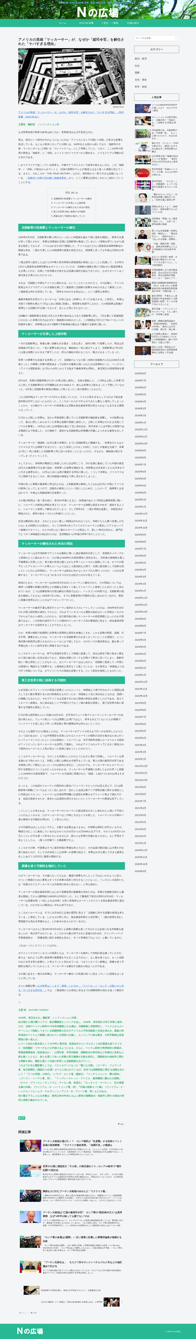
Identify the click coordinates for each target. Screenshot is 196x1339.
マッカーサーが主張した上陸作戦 (69, 203)
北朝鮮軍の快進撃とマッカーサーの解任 (72, 198)
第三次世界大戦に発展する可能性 (69, 211)
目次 (67, 192)
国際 (22, 1118)
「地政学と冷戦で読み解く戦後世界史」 (47, 178)
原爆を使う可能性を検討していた (69, 216)
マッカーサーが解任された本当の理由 (71, 207)
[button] (176, 38)
